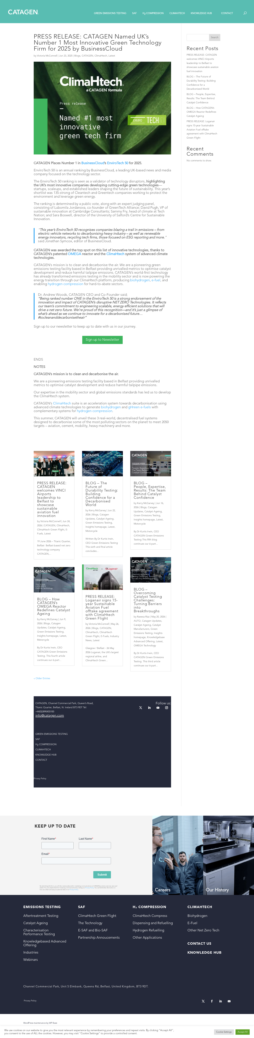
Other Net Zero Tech (203, 930)
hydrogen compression (65, 284)
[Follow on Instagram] (166, 707)
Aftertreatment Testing (40, 916)
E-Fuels (105, 636)
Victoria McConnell (47, 56)
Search (214, 37)
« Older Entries (42, 678)
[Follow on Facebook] (212, 1001)
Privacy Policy (89, 888)
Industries (30, 952)
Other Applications (147, 938)
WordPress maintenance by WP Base (40, 1023)
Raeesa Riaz (143, 617)
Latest (112, 56)
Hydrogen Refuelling (148, 930)
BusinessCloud (92, 163)
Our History (217, 890)
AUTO (137, 621)
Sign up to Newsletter (102, 340)
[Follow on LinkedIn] (149, 707)
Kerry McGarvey (49, 619)
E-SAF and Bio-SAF (93, 930)
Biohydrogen (197, 916)
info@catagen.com (49, 716)
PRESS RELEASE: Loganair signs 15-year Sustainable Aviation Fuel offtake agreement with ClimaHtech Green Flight (102, 607)
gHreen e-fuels (139, 407)
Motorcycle (43, 640)
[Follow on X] (140, 707)
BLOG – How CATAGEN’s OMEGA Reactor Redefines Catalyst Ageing (53, 607)
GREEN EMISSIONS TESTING (110, 13)
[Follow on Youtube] (158, 707)
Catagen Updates (151, 621)
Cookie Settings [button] (224, 1032)
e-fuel (156, 280)
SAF (134, 13)
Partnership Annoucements (99, 938)
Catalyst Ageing (56, 627)
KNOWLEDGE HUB (201, 13)
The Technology (90, 923)
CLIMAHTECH (177, 13)
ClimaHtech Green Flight (50, 530)
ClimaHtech (101, 56)
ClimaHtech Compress (150, 916)
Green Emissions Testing (50, 632)
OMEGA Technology (145, 645)
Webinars (30, 960)
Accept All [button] (243, 1032)
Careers (162, 890)
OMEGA (74, 254)
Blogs (77, 56)
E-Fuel (192, 923)
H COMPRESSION (153, 13)
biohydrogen (140, 280)
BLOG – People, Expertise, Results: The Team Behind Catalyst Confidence (150, 491)
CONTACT (227, 13)
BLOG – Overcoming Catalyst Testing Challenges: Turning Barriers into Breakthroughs (148, 600)
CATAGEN (87, 56)
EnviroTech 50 (117, 163)
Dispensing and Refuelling (153, 923)
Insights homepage (47, 636)
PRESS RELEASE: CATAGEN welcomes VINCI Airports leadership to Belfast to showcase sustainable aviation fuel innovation (51, 500)
